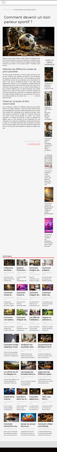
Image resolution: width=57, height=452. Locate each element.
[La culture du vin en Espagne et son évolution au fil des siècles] (11, 365)
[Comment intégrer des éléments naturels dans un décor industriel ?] (22, 312)
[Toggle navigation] (3, 2)
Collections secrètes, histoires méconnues (49, 86)
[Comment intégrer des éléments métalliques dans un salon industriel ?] (34, 287)
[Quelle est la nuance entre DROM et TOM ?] (9, 391)
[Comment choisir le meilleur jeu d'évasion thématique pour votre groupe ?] (49, 225)
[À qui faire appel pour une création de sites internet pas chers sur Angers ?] (34, 391)
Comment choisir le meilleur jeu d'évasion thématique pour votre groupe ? (49, 240)
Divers (10, 9)
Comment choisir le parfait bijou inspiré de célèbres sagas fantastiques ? (49, 209)
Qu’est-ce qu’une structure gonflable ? (28, 426)
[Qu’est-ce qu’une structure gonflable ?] (28, 417)
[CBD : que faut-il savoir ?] (47, 391)
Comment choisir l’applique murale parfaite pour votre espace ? (11, 348)
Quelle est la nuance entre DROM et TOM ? (9, 400)
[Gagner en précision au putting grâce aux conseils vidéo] (47, 312)
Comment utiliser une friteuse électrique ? (45, 426)
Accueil (5, 9)
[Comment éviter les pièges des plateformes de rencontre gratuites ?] (47, 287)
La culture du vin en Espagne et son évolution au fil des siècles (11, 375)
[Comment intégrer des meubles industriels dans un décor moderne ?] (48, 129)
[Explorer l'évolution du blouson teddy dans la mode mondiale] (48, 98)
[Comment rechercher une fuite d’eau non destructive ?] (11, 417)
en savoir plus (31, 96)
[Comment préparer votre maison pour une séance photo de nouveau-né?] (48, 162)
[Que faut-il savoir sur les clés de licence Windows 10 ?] (22, 391)
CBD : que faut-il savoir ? (46, 399)
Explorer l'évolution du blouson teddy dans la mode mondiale (48, 113)
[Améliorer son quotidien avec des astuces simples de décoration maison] (28, 338)
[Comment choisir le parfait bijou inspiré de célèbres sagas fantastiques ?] (49, 194)
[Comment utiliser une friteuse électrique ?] (45, 417)
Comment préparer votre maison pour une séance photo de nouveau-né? (48, 177)
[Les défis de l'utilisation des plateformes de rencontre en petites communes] (34, 312)
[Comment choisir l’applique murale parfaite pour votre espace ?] (11, 338)
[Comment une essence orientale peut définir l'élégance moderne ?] (9, 312)
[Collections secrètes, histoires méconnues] (49, 74)
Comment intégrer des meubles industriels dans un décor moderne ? (48, 145)
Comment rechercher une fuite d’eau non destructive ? (10, 427)
